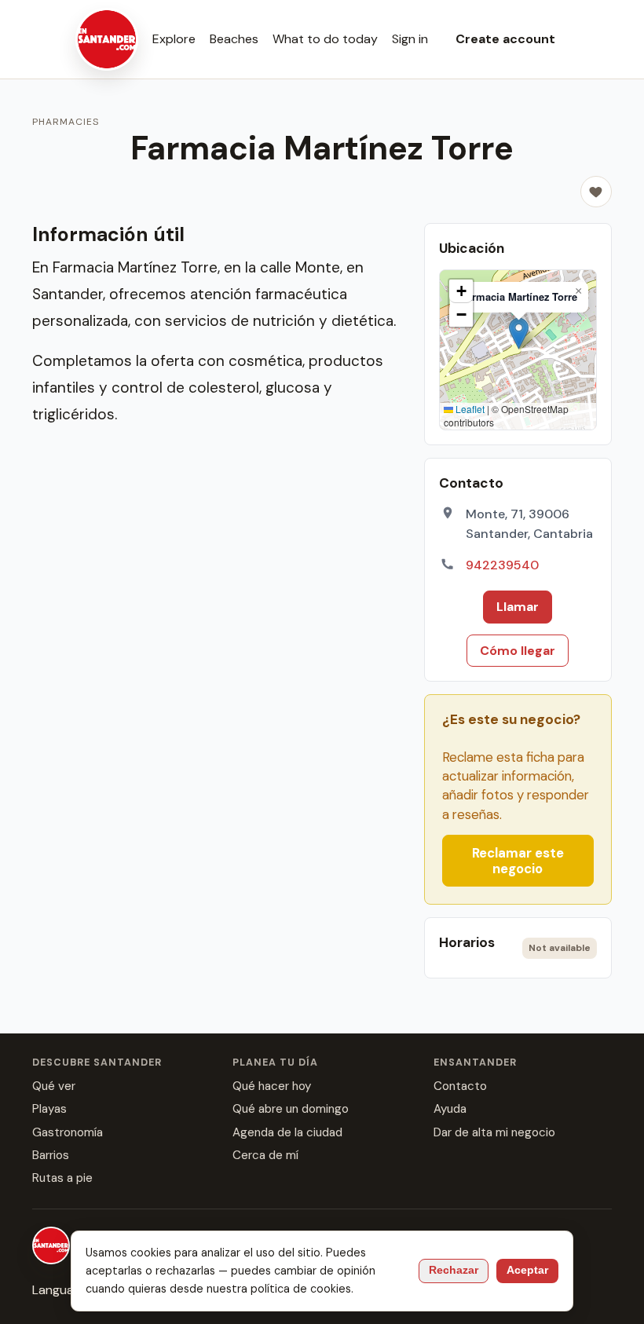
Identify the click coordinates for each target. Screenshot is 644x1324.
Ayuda (450, 1109)
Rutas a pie (62, 1178)
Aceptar (527, 1270)
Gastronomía (67, 1132)
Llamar (517, 606)
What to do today (325, 38)
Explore (174, 38)
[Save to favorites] (596, 191)
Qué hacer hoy (271, 1086)
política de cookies (301, 1289)
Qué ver (53, 1086)
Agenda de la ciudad (287, 1132)
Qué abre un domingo (290, 1109)
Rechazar (453, 1270)
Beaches (234, 38)
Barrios (50, 1155)
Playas (49, 1109)
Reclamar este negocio (518, 860)
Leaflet (469, 408)
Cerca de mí (265, 1155)
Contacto (460, 1086)
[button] (519, 333)
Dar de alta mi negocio (494, 1132)
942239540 (502, 565)
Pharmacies (65, 121)
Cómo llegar (517, 650)
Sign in (410, 38)
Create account (505, 39)
